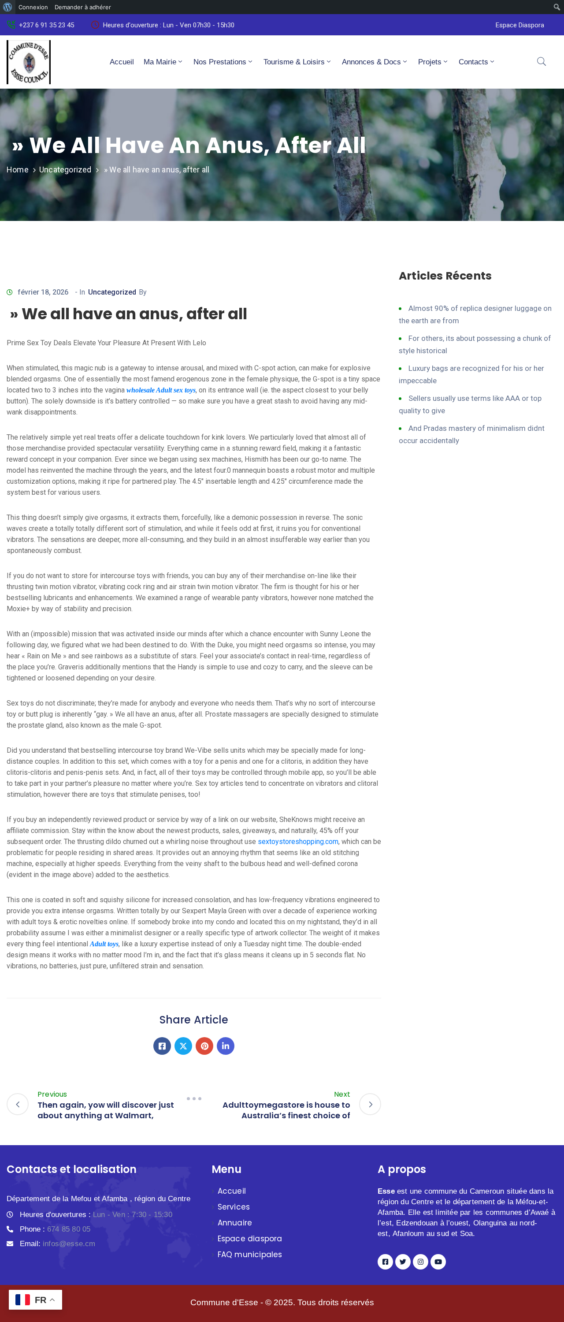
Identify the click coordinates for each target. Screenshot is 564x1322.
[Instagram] (420, 1262)
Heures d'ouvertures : (96, 1214)
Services (234, 1207)
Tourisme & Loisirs (294, 62)
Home (18, 169)
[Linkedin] (225, 1046)
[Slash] (194, 1099)
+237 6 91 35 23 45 (46, 25)
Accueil (122, 62)
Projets (430, 62)
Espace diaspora (250, 1238)
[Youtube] (438, 1262)
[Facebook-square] (385, 1262)
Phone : (55, 1229)
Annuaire (235, 1222)
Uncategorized (65, 169)
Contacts (473, 62)
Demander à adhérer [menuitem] (83, 7)
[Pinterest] (204, 1046)
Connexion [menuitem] (33, 7)
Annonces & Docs (371, 62)
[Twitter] (183, 1046)
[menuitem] (7, 7)
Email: (58, 1244)
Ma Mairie (160, 62)
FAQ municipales (250, 1254)
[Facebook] (162, 1046)
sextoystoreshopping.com (298, 841)
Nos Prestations (219, 62)
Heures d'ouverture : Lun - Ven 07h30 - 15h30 (168, 25)
